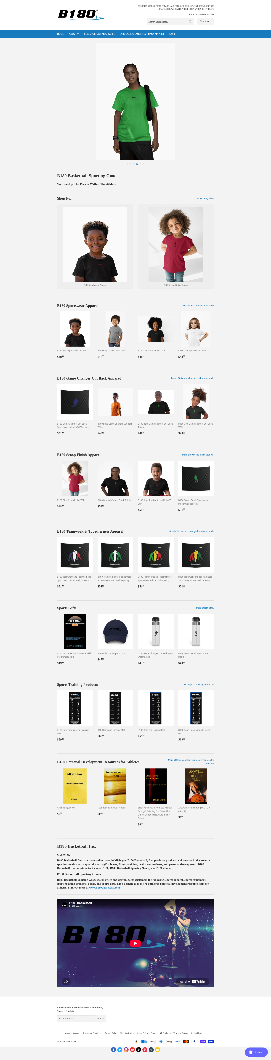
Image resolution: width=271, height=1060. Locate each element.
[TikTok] (138, 1049)
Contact (76, 1032)
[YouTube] (132, 1049)
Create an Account (206, 14)
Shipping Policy (127, 1032)
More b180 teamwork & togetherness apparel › (191, 530)
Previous (63, 101)
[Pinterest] (144, 1049)
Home (60, 34)
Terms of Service (181, 1032)
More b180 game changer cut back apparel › (192, 377)
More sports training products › (199, 683)
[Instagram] (126, 1049)
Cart (208, 21)
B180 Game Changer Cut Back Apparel (142, 34)
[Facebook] (113, 1049)
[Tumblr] (151, 1049)
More (172, 34)
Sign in (191, 14)
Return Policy (142, 1032)
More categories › (205, 197)
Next (207, 101)
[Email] (157, 1049)
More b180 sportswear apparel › (198, 305)
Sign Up (100, 1018)
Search (154, 1032)
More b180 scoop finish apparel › (198, 454)
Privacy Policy (111, 1032)
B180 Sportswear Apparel (99, 34)
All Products (165, 1032)
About (73, 34)
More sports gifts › (205, 607)
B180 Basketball (71, 1041)
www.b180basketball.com (104, 887)
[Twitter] (119, 1049)
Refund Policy (197, 1032)
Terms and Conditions (92, 1032)
